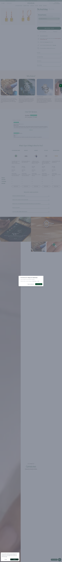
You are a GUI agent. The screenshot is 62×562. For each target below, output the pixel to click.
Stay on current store (31, 284)
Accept (14, 559)
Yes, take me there (38, 284)
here (6, 556)
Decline (6, 559)
